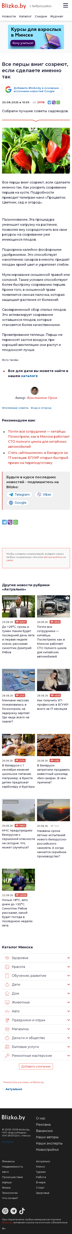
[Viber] (54, 102)
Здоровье (42, 1192)
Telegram (22, 494)
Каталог (25, 16)
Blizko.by (7, 1222)
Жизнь (6, 1187)
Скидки (41, 16)
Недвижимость (12, 1166)
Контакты (8, 1141)
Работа (41, 1177)
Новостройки (47, 1150)
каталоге (29, 376)
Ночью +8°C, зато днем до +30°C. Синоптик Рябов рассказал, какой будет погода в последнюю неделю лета (17, 912)
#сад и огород (41, 407)
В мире (41, 1182)
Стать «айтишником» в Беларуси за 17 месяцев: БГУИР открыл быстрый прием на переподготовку (38, 458)
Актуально (10, 598)
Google (20, 503)
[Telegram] (49, 102)
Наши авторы (47, 1137)
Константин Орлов (42, 397)
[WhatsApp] (58, 102)
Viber (47, 494)
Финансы (8, 1161)
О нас (40, 1118)
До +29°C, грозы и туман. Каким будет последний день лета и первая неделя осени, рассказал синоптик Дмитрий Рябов (18, 639)
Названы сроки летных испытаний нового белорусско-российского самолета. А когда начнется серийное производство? (52, 843)
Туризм (41, 1171)
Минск (40, 1166)
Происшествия (12, 1177)
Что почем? (10, 1198)
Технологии (10, 1192)
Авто (42, 598)
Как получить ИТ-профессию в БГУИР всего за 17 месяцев (52, 705)
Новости (9, 16)
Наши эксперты (49, 1143)
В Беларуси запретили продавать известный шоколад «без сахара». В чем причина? (53, 774)
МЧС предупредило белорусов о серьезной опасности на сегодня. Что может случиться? (18, 839)
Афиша (7, 1182)
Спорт (40, 1187)
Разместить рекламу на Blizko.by (23, 1082)
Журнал (56, 16)
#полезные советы (15, 407)
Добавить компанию (36, 1066)
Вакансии (44, 1131)
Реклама (43, 1125)
